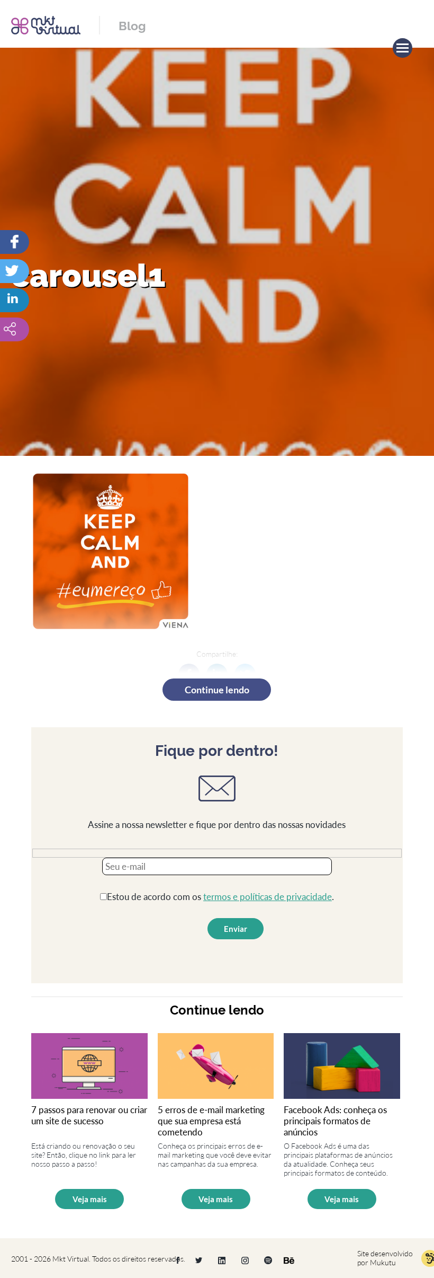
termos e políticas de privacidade (267, 896)
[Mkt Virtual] (45, 24)
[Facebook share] (34, 242)
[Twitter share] (34, 271)
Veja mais (90, 1199)
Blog (132, 26)
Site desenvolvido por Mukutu (385, 1258)
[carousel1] (34, 300)
